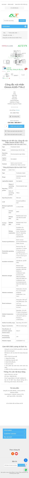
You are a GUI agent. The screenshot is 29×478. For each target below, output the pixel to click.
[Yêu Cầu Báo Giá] (25, 460)
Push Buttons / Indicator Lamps (12, 394)
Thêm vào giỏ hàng (16, 126)
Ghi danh (4, 4)
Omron (17, 110)
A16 (17, 396)
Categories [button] (6, 26)
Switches (12, 392)
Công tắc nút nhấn (7, 390)
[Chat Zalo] (25, 466)
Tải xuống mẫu (15, 116)
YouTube (16, 453)
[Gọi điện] (25, 471)
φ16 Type (9, 396)
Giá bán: (11, 122)
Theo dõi (21, 465)
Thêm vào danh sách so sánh (14, 134)
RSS (12, 453)
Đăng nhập (10, 4)
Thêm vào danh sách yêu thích (14, 131)
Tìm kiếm (22, 20)
